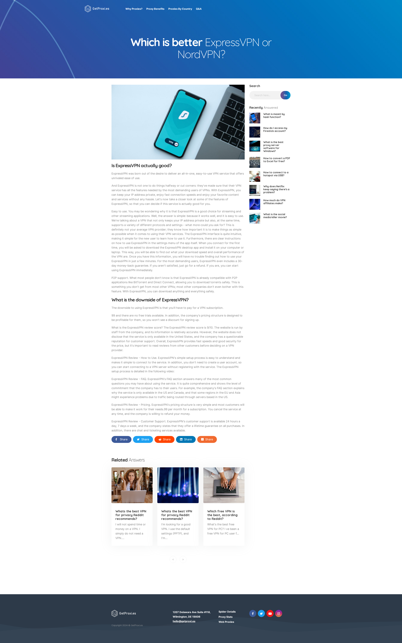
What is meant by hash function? (274, 115)
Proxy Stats (226, 616)
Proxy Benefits (155, 9)
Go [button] (285, 95)
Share (124, 439)
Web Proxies (226, 621)
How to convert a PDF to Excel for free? (276, 160)
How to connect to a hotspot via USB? (275, 174)
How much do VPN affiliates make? (274, 202)
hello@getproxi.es (184, 621)
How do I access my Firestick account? (275, 129)
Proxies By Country (180, 9)
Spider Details (227, 611)
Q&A (199, 9)
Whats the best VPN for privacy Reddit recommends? (130, 515)
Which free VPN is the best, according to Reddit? (222, 515)
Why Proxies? (133, 9)
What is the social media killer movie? (275, 216)
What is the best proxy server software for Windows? (273, 147)
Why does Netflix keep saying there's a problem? (276, 189)
